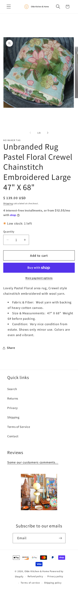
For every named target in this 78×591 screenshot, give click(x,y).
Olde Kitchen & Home (36, 571)
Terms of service (30, 582)
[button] (9, 6)
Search (12, 389)
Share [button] (11, 348)
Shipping (8, 203)
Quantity (9, 231)
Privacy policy (55, 576)
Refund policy (35, 576)
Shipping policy (52, 582)
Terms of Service (18, 427)
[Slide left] (30, 133)
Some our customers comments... (32, 462)
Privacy (12, 408)
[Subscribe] (60, 538)
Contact (13, 436)
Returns (12, 398)
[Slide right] (48, 133)
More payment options (39, 278)
